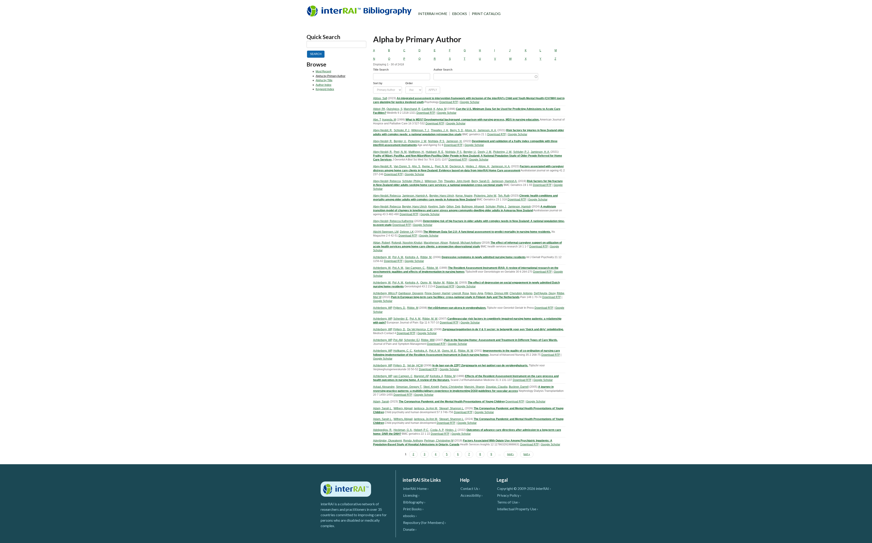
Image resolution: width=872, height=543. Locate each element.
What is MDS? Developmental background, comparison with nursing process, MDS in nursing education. (472, 119)
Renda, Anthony (413, 440)
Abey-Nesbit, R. (382, 130)
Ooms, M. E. (449, 350)
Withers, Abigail (403, 408)
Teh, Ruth (504, 195)
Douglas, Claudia (497, 386)
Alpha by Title (324, 80)
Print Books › (413, 509)
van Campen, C (403, 376)
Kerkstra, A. (412, 257)
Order (409, 83)
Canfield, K (428, 109)
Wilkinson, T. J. (420, 130)
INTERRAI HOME (432, 13)
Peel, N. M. (400, 151)
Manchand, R (412, 109)
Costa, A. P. (437, 430)
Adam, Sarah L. (382, 408)
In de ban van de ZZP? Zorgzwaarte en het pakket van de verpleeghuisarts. (480, 365)
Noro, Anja (476, 293)
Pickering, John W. (485, 195)
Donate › (409, 529)
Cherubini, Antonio (521, 293)
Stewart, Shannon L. (451, 408)
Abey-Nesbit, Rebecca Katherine (393, 221)
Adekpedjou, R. (382, 430)
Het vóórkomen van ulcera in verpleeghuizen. (457, 307)
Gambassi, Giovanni (410, 293)
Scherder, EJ (412, 340)
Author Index (323, 84)
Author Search (443, 69)
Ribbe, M (412, 307)
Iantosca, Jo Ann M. (426, 408)
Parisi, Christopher (451, 386)
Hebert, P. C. (421, 430)
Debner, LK (407, 231)
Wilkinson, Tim (434, 181)
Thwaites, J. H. (440, 130)
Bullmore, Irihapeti (473, 206)
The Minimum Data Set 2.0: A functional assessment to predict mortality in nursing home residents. (487, 231)
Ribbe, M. (426, 257)
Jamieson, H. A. (487, 130)
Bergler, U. (400, 141)
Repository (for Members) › (424, 522)
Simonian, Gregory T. (409, 386)
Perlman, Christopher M (438, 440)
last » (526, 454)
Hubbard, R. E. (435, 151)
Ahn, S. (416, 166)
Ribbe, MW (428, 340)
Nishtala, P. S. (436, 141)
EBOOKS (459, 13)
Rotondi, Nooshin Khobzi (406, 242)
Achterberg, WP (382, 307)
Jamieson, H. (454, 141)
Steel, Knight (431, 386)
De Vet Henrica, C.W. (420, 329)
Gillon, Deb (453, 206)
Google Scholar (469, 102)
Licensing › (411, 495)
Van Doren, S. (402, 166)
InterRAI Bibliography (360, 10)
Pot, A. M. (398, 257)
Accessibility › (472, 495)
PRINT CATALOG (486, 13)
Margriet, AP (421, 376)
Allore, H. (470, 130)
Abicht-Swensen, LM (386, 231)
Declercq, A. (457, 166)
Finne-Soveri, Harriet (437, 293)
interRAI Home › (416, 488)
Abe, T (377, 119)
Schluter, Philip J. (412, 181)
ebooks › (410, 515)
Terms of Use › (508, 502)
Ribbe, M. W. (430, 318)
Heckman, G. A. (403, 430)
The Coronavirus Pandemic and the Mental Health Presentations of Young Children (452, 401)
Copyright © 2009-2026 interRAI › (524, 488)
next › (510, 454)
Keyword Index (325, 89)
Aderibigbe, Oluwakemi (387, 440)
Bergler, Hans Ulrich (441, 195)
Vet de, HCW (415, 365)
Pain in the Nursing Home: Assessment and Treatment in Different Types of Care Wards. (501, 340)
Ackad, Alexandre (384, 386)
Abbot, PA (379, 109)
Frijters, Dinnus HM (496, 293)
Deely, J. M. (485, 151)
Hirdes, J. (471, 166)
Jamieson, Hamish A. (504, 181)
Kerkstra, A (436, 376)
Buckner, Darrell (519, 386)
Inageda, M (389, 119)
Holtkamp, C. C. (403, 350)
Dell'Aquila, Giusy (544, 293)
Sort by (377, 83)
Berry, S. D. (457, 130)
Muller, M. (439, 282)
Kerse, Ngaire (464, 195)
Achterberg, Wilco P (385, 293)
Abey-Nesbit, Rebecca (387, 181)
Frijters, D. (399, 307)
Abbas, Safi (380, 98)
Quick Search (323, 37)
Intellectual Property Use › (517, 509)
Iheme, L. (428, 166)
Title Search (381, 69)
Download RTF (448, 102)
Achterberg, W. (382, 257)
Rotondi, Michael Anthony (465, 242)
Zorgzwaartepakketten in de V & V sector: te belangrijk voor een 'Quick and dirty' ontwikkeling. (503, 329)
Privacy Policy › (509, 495)
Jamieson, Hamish (519, 206)
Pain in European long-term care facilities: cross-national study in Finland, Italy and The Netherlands (455, 297)
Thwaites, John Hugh (457, 181)
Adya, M (441, 109)
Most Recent (323, 71)
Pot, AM (398, 340)
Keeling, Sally (436, 206)
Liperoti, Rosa (460, 293)
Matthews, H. (416, 151)
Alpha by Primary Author (330, 76)
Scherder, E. (400, 318)
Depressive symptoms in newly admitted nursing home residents (484, 257)
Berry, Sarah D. (480, 181)
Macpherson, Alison (436, 242)
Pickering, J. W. (417, 141)
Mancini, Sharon (474, 386)
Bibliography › (414, 502)
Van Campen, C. (415, 267)
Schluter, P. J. (402, 130)
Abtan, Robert (381, 242)
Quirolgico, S (394, 109)
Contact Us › (470, 488)
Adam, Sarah (381, 401)
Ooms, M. (426, 282)
